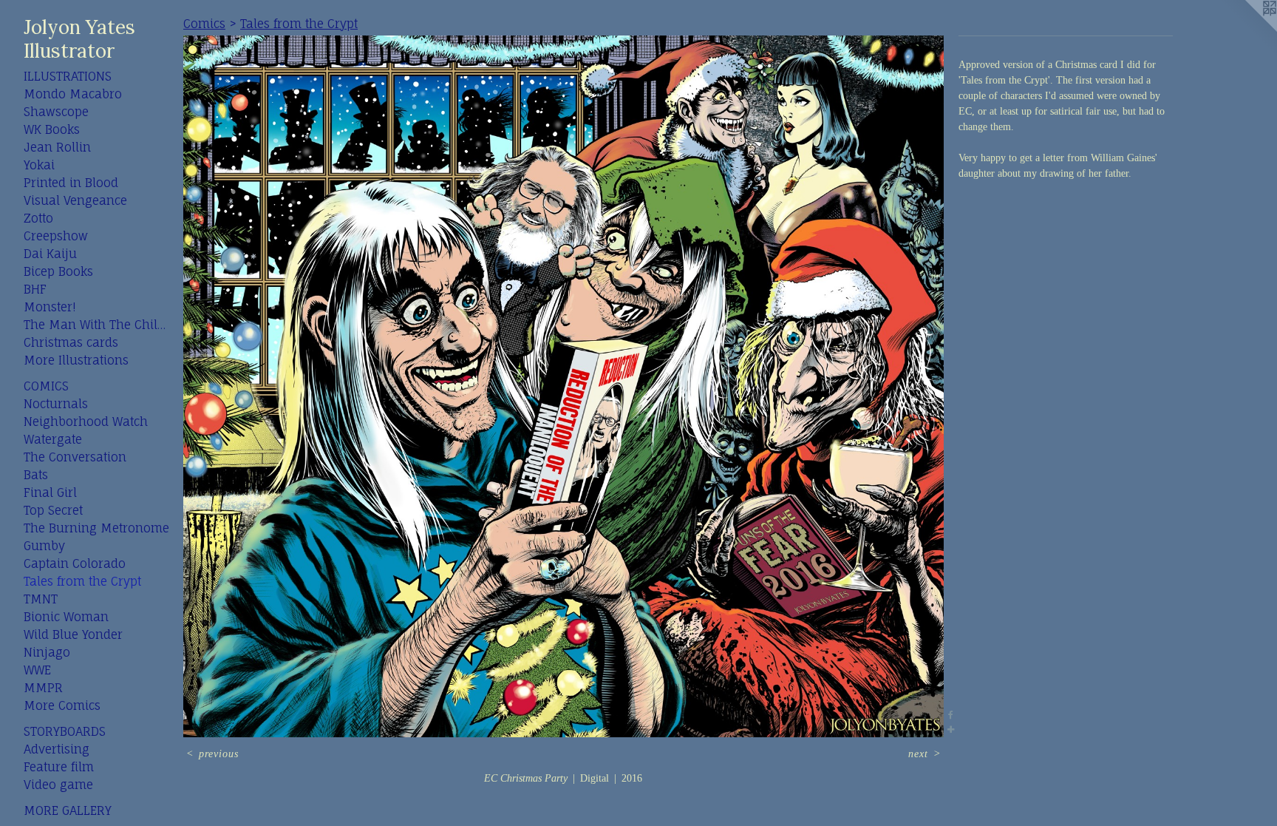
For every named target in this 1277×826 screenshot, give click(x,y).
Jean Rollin (57, 147)
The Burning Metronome (96, 528)
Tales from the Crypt (82, 581)
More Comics (62, 705)
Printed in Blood (71, 182)
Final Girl (50, 492)
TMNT (41, 599)
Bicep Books (58, 271)
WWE (37, 670)
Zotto (38, 218)
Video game (58, 784)
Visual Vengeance (75, 200)
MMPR (43, 687)
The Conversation (75, 457)
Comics (46, 386)
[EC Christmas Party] (563, 386)
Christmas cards (71, 342)
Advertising (56, 749)
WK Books (52, 129)
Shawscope (56, 111)
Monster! (49, 306)
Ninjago (47, 652)
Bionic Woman (66, 616)
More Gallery (68, 810)
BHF (35, 289)
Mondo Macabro (73, 94)
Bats (36, 474)
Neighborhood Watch (86, 421)
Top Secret (53, 510)
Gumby (44, 545)
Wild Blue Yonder (73, 634)
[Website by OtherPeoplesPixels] (1247, 29)
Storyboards (65, 731)
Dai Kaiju (50, 253)
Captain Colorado (75, 563)
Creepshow (56, 235)
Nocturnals (56, 403)
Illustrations (68, 76)
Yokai (39, 165)
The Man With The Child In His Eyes (97, 324)
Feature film (59, 766)
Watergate (53, 439)
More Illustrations (76, 360)
